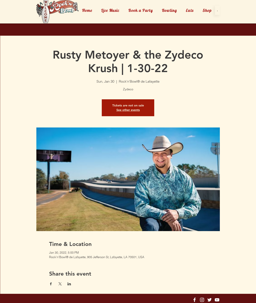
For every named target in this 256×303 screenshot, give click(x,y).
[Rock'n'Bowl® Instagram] (202, 300)
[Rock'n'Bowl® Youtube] (217, 300)
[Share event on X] (60, 283)
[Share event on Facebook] (51, 283)
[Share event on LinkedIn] (69, 283)
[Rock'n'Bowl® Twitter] (209, 300)
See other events (128, 110)
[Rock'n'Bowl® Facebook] (194, 300)
